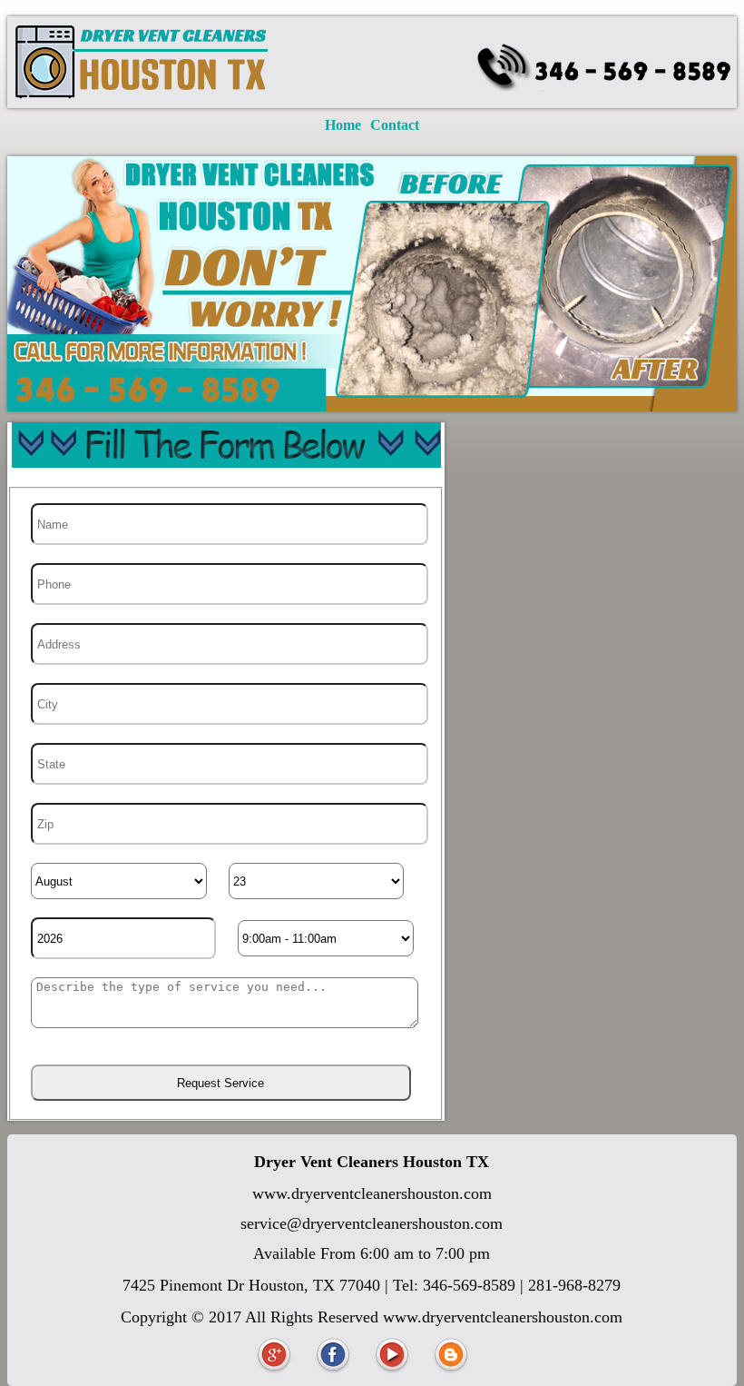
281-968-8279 (574, 1285)
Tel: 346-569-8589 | (460, 1285)
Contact (394, 125)
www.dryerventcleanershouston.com (372, 1193)
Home (343, 125)
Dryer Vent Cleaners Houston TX (371, 1162)
